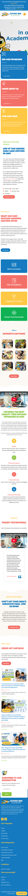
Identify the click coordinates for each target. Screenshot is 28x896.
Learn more (14, 3)
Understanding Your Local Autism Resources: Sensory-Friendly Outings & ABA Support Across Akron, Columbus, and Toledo (13, 717)
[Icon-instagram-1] (5, 819)
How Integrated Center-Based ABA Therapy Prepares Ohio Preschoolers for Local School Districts (13, 749)
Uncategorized (6, 679)
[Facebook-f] (2, 819)
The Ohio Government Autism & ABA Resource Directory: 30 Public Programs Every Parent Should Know (13, 685)
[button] (24, 14)
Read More (4, 696)
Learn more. (20, 9)
